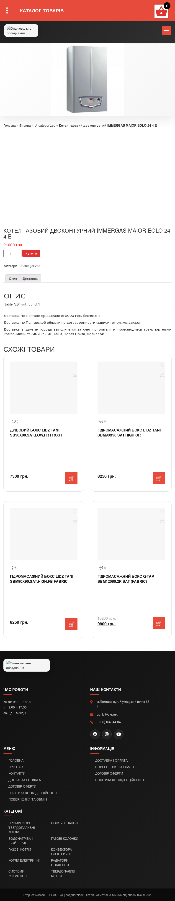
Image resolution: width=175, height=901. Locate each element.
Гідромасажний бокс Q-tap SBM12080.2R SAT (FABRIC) (126, 579)
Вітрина (25, 125)
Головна (9, 125)
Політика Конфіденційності (32, 793)
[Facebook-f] (95, 734)
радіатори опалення (60, 862)
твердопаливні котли (64, 873)
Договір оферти (22, 786)
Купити (31, 253)
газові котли (19, 849)
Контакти (16, 773)
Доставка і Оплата (24, 780)
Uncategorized (44, 125)
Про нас (15, 767)
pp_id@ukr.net (107, 714)
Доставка (30, 278)
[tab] (13, 278)
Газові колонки (64, 838)
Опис (13, 278)
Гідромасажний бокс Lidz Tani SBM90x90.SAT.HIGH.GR (129, 432)
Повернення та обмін (27, 799)
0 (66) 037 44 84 (109, 721)
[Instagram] (107, 734)
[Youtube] (119, 734)
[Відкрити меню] (166, 30)
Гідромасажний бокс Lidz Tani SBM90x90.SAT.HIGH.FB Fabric (41, 579)
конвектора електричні (61, 851)
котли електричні (24, 860)
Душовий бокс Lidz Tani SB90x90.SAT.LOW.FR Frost (36, 432)
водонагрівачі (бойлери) (20, 840)
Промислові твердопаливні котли (21, 827)
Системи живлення (17, 873)
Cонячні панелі (64, 823)
